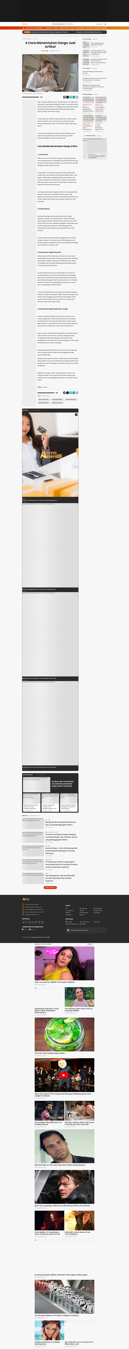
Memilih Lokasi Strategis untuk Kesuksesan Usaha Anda (39, 678)
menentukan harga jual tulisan (58, 402)
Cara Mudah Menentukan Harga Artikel (58, 399)
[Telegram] (73, 97)
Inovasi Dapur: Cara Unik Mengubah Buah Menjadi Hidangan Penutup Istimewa (61, 851)
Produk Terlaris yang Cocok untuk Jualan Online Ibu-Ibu (77, 32)
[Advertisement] (64, 12)
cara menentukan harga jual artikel (44, 399)
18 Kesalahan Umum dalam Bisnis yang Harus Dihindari (39, 767)
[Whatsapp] (29, 922)
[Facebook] (64, 97)
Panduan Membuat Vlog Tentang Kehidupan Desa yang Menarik (98, 52)
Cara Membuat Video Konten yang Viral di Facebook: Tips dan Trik (100, 111)
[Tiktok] (42, 922)
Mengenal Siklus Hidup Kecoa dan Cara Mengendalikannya (31, 806)
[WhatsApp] (70, 97)
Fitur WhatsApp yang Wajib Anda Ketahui (97, 44)
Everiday (44, 51)
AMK (87, 930)
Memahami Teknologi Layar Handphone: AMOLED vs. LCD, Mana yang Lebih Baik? (93, 86)
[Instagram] (36, 922)
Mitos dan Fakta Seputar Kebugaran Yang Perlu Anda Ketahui (68, 806)
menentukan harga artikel (72, 399)
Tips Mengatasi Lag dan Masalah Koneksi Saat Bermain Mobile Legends (60, 878)
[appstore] (25, 929)
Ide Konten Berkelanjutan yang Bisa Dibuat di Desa (88, 110)
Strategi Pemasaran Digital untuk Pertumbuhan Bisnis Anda (99, 129)
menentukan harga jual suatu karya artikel (44, 402)
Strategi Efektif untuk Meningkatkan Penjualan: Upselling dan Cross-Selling (87, 130)
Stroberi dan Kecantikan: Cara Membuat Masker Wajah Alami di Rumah (63, 783)
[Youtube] (39, 922)
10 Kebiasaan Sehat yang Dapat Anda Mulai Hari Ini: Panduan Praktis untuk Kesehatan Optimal (61, 864)
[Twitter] (67, 97)
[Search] (53, 24)
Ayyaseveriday (27, 38)
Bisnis (36, 38)
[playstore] (32, 929)
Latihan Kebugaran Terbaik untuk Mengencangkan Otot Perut (49, 807)
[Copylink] (77, 97)
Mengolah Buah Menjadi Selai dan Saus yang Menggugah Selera (60, 823)
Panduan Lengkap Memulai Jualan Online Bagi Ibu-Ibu (39, 589)
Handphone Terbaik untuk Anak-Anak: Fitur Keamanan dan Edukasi (99, 60)
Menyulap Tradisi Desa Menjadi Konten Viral (39, 32)
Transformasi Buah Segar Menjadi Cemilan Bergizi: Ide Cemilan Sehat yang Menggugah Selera (61, 837)
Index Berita (50, 887)
